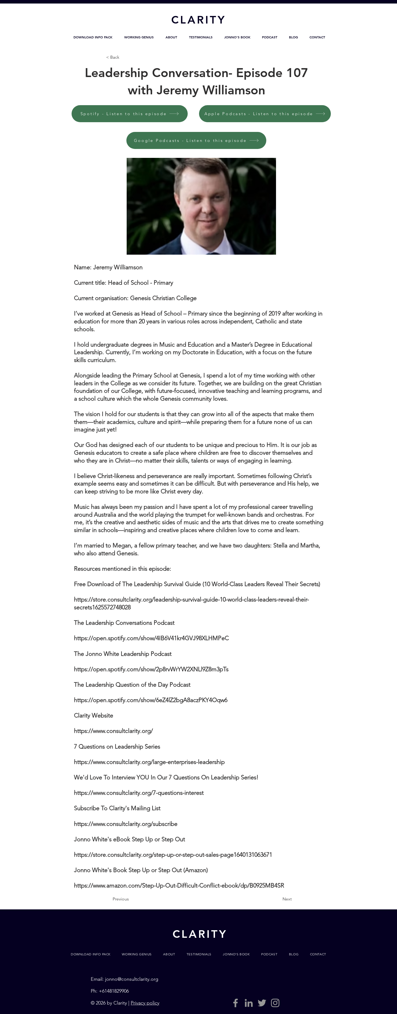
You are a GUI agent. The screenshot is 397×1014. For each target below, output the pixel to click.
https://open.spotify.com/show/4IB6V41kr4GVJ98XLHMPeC (151, 638)
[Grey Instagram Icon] (275, 1003)
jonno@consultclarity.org (131, 979)
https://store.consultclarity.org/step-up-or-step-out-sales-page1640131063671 (173, 854)
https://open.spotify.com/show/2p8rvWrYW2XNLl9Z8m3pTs (151, 669)
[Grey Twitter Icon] (262, 1003)
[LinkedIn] (248, 1003)
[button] (93, 37)
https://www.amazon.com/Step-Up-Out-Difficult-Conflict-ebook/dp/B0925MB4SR (179, 885)
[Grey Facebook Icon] (235, 1003)
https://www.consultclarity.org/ (113, 730)
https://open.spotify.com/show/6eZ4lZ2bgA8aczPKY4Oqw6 (150, 700)
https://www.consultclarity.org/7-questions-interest (139, 792)
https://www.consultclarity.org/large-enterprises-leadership (149, 762)
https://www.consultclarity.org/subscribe (125, 823)
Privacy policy (145, 1003)
